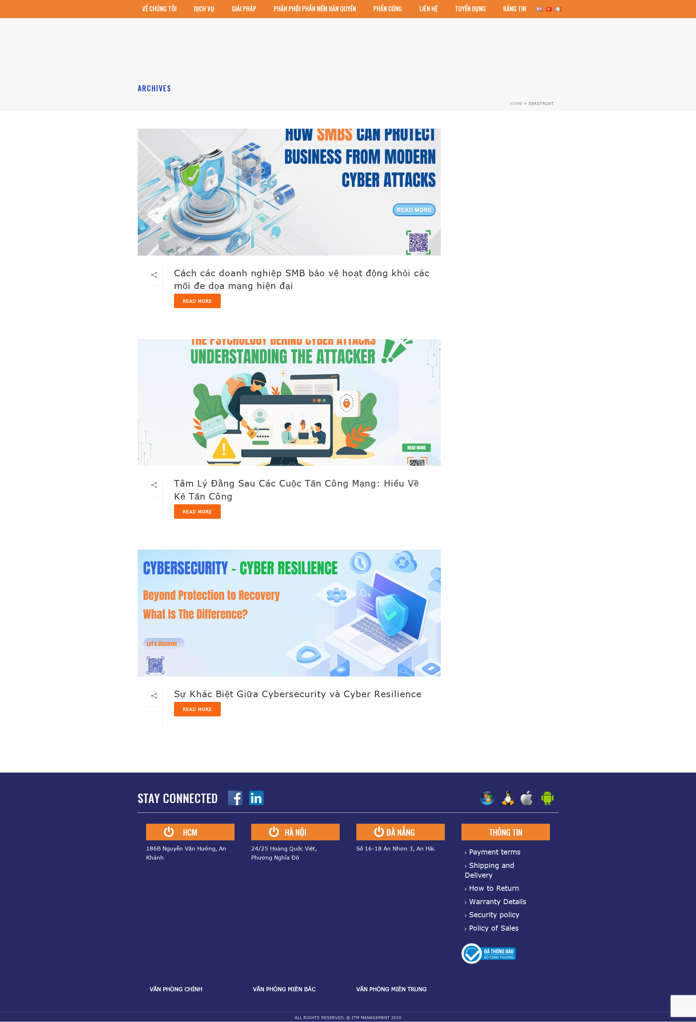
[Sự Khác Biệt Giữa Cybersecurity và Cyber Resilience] (289, 613)
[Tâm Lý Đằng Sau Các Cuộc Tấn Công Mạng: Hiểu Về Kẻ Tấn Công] (289, 402)
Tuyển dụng (470, 8)
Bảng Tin (514, 8)
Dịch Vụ (204, 8)
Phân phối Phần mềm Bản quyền (315, 8)
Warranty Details (497, 901)
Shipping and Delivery (489, 870)
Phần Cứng (387, 8)
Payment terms (495, 852)
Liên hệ (428, 8)
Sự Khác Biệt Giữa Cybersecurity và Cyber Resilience (298, 693)
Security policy (494, 914)
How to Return (494, 888)
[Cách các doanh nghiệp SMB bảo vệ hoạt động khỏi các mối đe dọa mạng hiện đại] (289, 192)
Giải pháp (244, 8)
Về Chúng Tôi (159, 8)
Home (516, 103)
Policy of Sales (494, 928)
